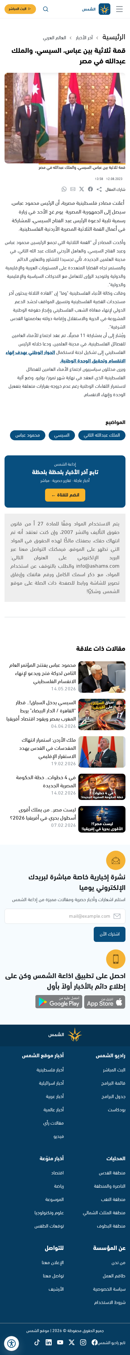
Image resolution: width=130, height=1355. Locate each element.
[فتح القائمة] (119, 9)
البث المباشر (17, 8)
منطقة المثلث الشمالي (104, 1212)
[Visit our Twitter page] (74, 1343)
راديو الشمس (110, 1056)
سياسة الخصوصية (109, 1289)
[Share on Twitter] (83, 189)
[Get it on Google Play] (59, 1002)
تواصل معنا (53, 1276)
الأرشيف (56, 1289)
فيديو (59, 1136)
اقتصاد (57, 1173)
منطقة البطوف (111, 1226)
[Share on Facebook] (92, 189)
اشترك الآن (110, 934)
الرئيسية (113, 37)
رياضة (59, 1186)
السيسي (62, 435)
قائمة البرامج (113, 1083)
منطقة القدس (112, 1173)
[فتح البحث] (46, 9)
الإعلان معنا (53, 1262)
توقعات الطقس (49, 1226)
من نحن (118, 1262)
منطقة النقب (113, 1199)
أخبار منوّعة (52, 1159)
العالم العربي (54, 37)
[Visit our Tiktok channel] (40, 1343)
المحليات (115, 1159)
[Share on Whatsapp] (66, 189)
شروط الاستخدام (109, 1302)
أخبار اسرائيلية (51, 1083)
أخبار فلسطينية (50, 1070)
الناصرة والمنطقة (109, 1186)
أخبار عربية (55, 1096)
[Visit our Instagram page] (86, 1343)
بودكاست (116, 1109)
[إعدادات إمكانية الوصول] (11, 1343)
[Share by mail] (74, 189)
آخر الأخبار (84, 37)
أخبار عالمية (54, 1109)
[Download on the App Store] (104, 1002)
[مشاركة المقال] (101, 189)
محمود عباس (27, 435)
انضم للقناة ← (65, 495)
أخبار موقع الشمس (43, 1056)
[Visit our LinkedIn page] (51, 1343)
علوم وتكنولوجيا (49, 1212)
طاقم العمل (114, 1276)
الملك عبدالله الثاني (102, 435)
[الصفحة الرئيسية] (95, 9)
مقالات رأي (53, 1123)
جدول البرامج (113, 1096)
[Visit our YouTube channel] (63, 1343)
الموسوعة (54, 1199)
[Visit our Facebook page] (95, 1343)
